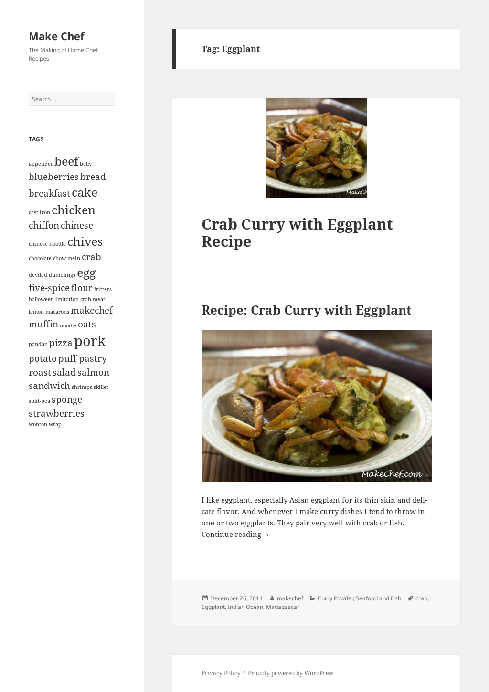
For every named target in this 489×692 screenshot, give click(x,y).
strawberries (57, 413)
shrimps (82, 387)
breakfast (49, 193)
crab (91, 257)
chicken (74, 210)
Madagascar (282, 607)
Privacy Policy (221, 673)
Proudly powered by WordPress (290, 673)
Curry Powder (335, 598)
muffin (43, 324)
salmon (93, 372)
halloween (41, 299)
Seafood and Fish (378, 598)
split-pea (39, 401)
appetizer (41, 163)
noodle (68, 325)
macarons (57, 311)
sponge (67, 399)
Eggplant (213, 607)
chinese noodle (47, 244)
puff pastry (82, 358)
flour (82, 288)
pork (90, 340)
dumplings (62, 275)
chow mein (66, 258)
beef (66, 161)
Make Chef (57, 36)
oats (87, 324)
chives (85, 241)
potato (43, 358)
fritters (103, 289)
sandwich (49, 385)
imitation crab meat (80, 299)
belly (86, 163)
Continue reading (236, 534)
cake (84, 192)
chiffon (44, 225)
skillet (101, 387)
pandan (38, 344)
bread (93, 176)
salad (64, 372)
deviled (38, 275)
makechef (92, 310)
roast (40, 372)
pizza (61, 342)
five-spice (49, 288)
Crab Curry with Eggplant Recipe (297, 232)
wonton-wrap (45, 424)
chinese (77, 225)
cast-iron (39, 212)
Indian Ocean (245, 607)
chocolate (40, 258)
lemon (36, 311)
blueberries (54, 176)
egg (86, 272)
